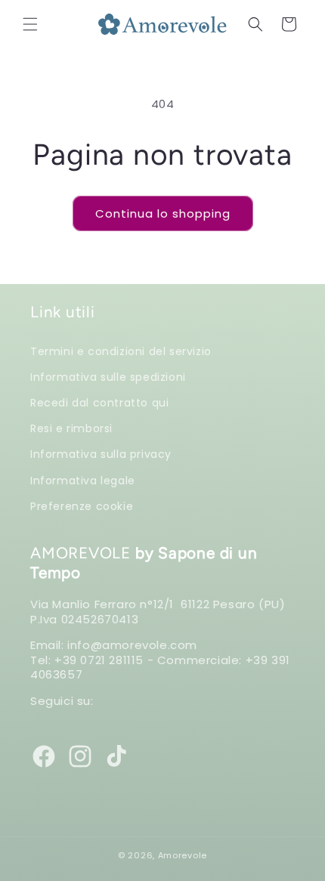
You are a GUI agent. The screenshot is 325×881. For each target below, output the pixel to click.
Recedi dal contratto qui (99, 402)
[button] (30, 24)
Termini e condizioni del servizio (121, 351)
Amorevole (182, 855)
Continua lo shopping (163, 213)
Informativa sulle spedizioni (108, 376)
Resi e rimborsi (71, 428)
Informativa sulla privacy (101, 454)
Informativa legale (82, 480)
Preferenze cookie (81, 506)
